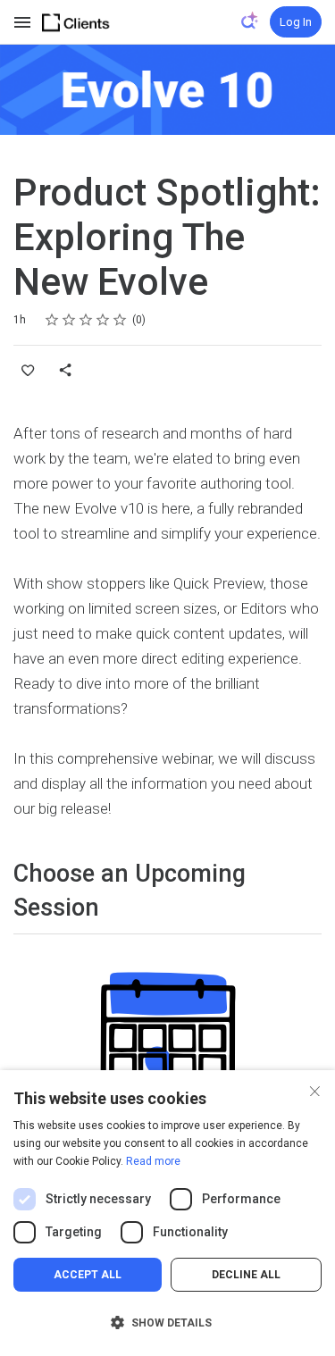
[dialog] (167, 1213)
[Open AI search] (250, 20)
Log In (296, 22)
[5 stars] (120, 320)
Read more (153, 1161)
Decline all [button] (246, 1274)
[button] (167, 1322)
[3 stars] (86, 320)
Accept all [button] (87, 1274)
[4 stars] (103, 320)
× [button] (315, 1089)
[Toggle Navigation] (23, 22)
